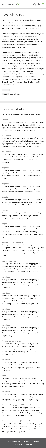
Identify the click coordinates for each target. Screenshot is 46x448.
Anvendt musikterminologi (12, 242)
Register (5, 167)
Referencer (6, 151)
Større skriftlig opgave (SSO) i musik (16, 405)
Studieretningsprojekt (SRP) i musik (16, 421)
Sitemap (36, 442)
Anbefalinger (7, 375)
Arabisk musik (7, 135)
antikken (30, 36)
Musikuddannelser (9, 261)
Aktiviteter (6, 277)
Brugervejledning (13, 442)
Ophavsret (18, 445)
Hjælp (26, 442)
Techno (5, 119)
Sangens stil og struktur (11, 341)
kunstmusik (6, 23)
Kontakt (29, 445)
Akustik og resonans (10, 293)
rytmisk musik (34, 28)
